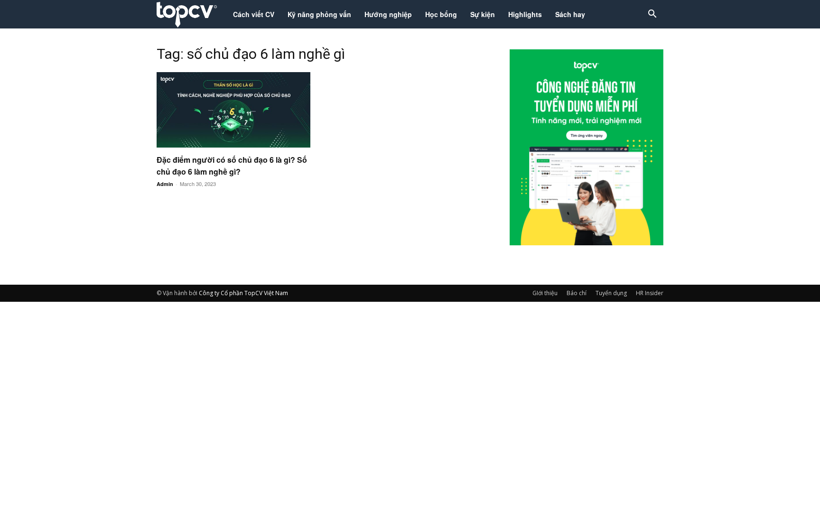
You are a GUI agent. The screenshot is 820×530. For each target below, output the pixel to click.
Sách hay (570, 14)
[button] (652, 14)
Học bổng (441, 14)
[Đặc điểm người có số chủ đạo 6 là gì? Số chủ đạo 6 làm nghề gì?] (233, 110)
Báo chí (577, 293)
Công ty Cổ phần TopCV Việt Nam (243, 293)
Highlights (525, 14)
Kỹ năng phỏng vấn (319, 14)
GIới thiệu (545, 293)
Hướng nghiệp (388, 14)
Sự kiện (482, 14)
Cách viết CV (253, 14)
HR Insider (649, 293)
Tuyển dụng (611, 293)
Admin (165, 183)
